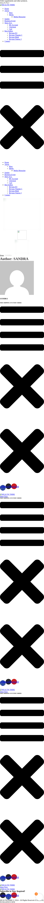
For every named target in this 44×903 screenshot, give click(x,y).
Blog (11, 13)
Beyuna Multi (14, 37)
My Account (13, 25)
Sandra (7, 19)
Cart (10, 29)
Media (11, 15)
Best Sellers (9, 31)
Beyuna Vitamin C (15, 35)
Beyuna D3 (13, 33)
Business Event (10, 21)
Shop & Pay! (4, 3)
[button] (4, 496)
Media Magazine (19, 17)
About (7, 11)
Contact (7, 41)
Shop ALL (8, 23)
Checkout (12, 27)
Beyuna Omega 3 (15, 39)
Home (7, 9)
